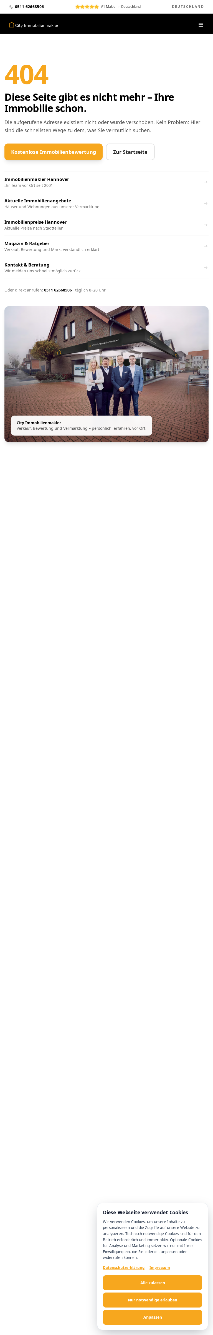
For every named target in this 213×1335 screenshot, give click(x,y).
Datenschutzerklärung (123, 1267)
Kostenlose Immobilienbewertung (53, 152)
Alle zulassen (152, 1282)
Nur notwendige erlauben (152, 1300)
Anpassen (152, 1317)
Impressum (159, 1267)
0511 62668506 (58, 290)
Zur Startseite (130, 152)
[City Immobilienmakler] (34, 25)
